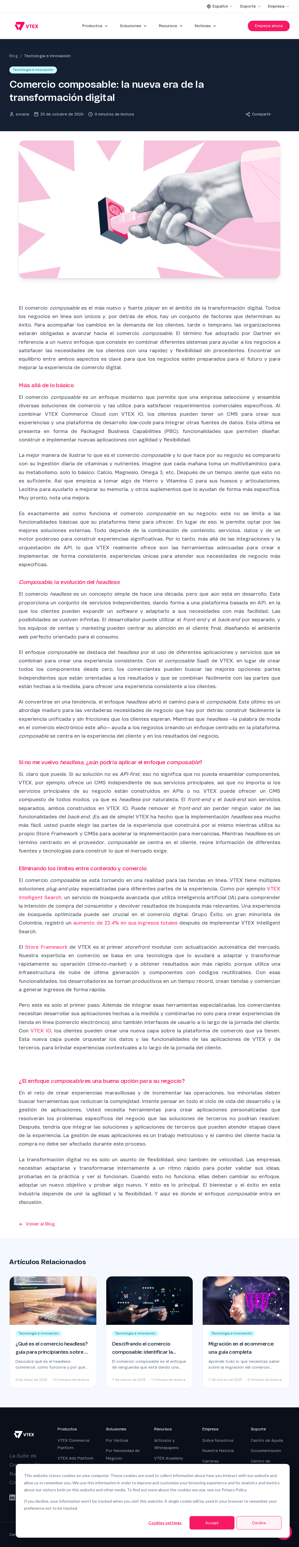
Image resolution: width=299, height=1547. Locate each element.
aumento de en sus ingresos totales (125, 923)
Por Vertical (117, 1440)
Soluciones (130, 25)
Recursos (168, 25)
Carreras (210, 1461)
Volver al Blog (40, 1224)
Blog (13, 55)
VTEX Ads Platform (75, 1458)
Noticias (203, 25)
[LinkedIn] (12, 1497)
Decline (259, 1522)
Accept (212, 1522)
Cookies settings (165, 1522)
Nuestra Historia (218, 1450)
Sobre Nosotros (218, 1440)
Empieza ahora (269, 25)
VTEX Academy (168, 1458)
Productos (92, 25)
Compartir (261, 114)
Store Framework (46, 947)
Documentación (266, 1450)
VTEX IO (41, 1030)
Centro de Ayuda (267, 1440)
